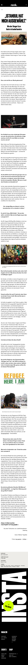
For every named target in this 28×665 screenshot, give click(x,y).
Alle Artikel (4, 637)
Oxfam (24, 539)
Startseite (3, 636)
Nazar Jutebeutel (13, 656)
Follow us (8, 607)
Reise (18, 316)
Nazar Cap (11, 655)
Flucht (12, 565)
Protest (13, 566)
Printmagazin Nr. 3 (13, 653)
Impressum (14, 637)
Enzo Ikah (8, 565)
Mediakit (3, 639)
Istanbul (23, 565)
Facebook (14, 640)
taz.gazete (14, 524)
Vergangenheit (5, 433)
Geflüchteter (17, 565)
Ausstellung (3, 653)
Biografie (3, 565)
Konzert (3, 655)
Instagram (14, 639)
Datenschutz (14, 636)
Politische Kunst (7, 566)
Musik (2, 566)
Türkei (17, 566)
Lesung (2, 656)
